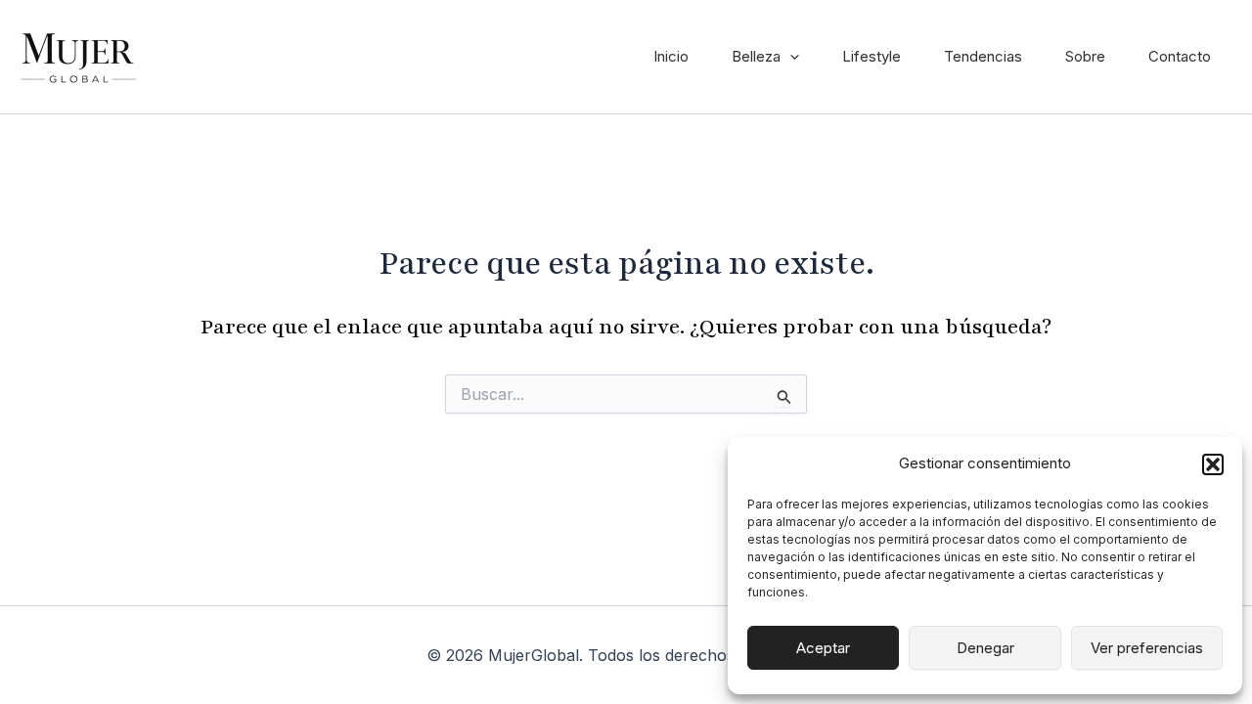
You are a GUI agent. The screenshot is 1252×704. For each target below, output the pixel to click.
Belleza (756, 56)
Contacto (1179, 56)
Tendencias (983, 56)
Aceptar (823, 647)
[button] (1213, 464)
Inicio (671, 56)
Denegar (985, 647)
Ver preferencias (1147, 647)
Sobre (1085, 56)
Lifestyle (871, 56)
